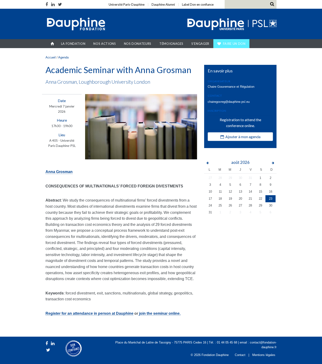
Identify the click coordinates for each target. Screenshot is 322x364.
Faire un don (234, 44)
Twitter (60, 4)
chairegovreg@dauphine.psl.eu (229, 101)
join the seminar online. (159, 313)
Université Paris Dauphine (231, 24)
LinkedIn (53, 4)
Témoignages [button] (171, 44)
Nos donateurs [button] (137, 44)
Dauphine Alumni (163, 4)
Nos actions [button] (104, 44)
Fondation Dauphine (75, 24)
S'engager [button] (200, 44)
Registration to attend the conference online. (240, 122)
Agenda (63, 57)
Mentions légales (263, 355)
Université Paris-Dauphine (126, 4)
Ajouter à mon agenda (242, 136)
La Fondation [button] (73, 44)
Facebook (47, 4)
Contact (240, 355)
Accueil (52, 43)
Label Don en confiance (198, 4)
